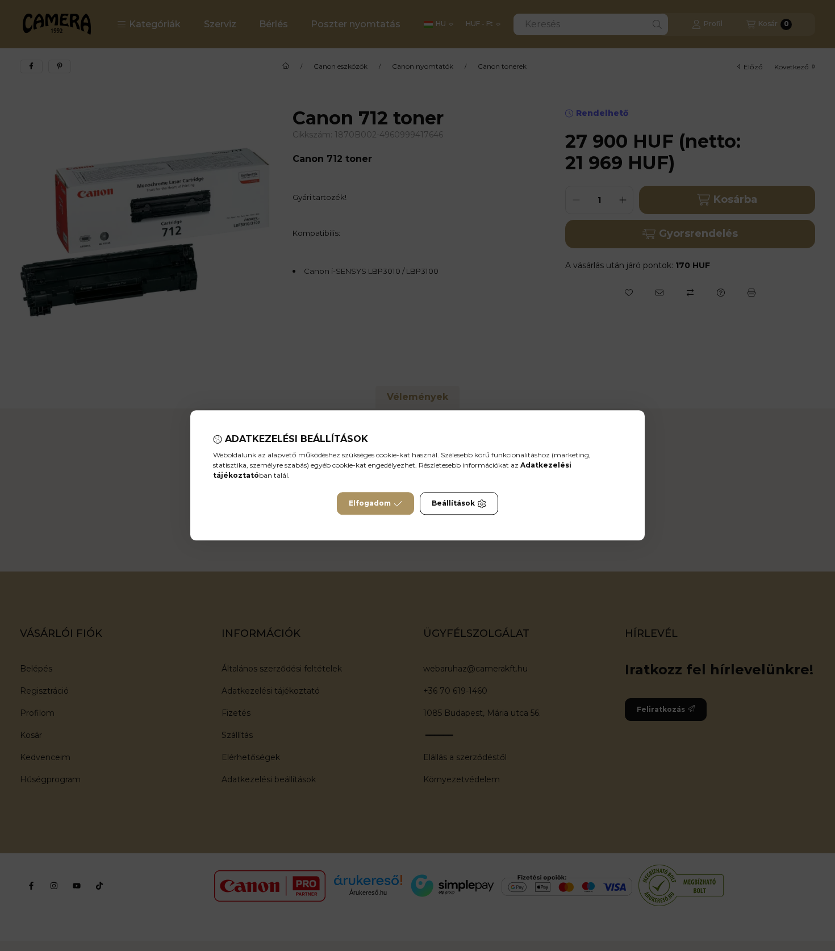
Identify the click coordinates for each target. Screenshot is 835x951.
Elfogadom (370, 503)
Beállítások (453, 503)
